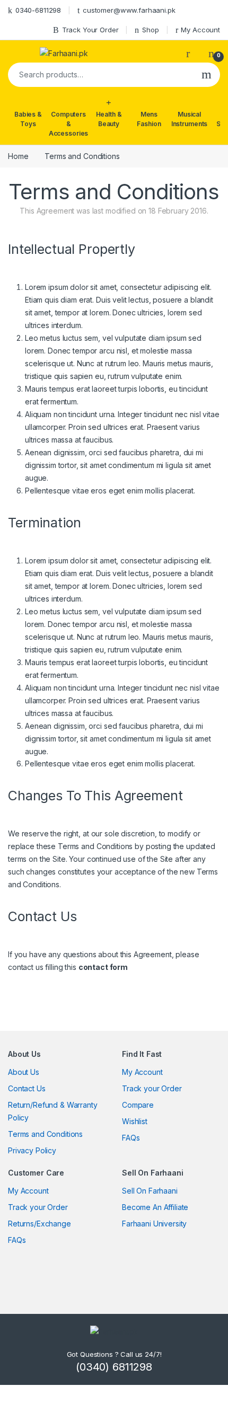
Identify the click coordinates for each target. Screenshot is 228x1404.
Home (18, 156)
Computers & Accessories (68, 123)
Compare (138, 1104)
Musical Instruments (189, 119)
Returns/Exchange (39, 1223)
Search (206, 75)
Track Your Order (90, 29)
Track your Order (152, 1088)
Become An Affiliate (155, 1207)
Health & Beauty (109, 119)
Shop (150, 29)
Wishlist (134, 1121)
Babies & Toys (28, 119)
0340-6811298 (38, 10)
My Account (200, 29)
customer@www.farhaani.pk (129, 10)
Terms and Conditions (45, 1133)
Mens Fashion (149, 119)
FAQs (130, 1137)
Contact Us (27, 1088)
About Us (23, 1071)
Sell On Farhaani (150, 1190)
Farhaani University (154, 1223)
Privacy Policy (32, 1150)
